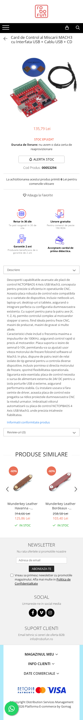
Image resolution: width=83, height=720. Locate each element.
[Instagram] (50, 613)
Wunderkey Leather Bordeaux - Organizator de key (60, 505)
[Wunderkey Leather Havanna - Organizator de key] (22, 482)
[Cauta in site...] (78, 27)
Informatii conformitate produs (28, 422)
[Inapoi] (3, 39)
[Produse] (6, 28)
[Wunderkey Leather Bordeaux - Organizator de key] (60, 482)
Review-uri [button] (16, 432)
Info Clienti (39, 663)
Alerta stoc (43, 159)
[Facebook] (33, 613)
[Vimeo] (42, 613)
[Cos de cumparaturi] (67, 27)
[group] (41, 86)
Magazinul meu (40, 654)
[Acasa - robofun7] (41, 11)
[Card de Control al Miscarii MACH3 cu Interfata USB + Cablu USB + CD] (41, 86)
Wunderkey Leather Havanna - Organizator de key (22, 505)
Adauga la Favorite (39, 195)
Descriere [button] (13, 270)
